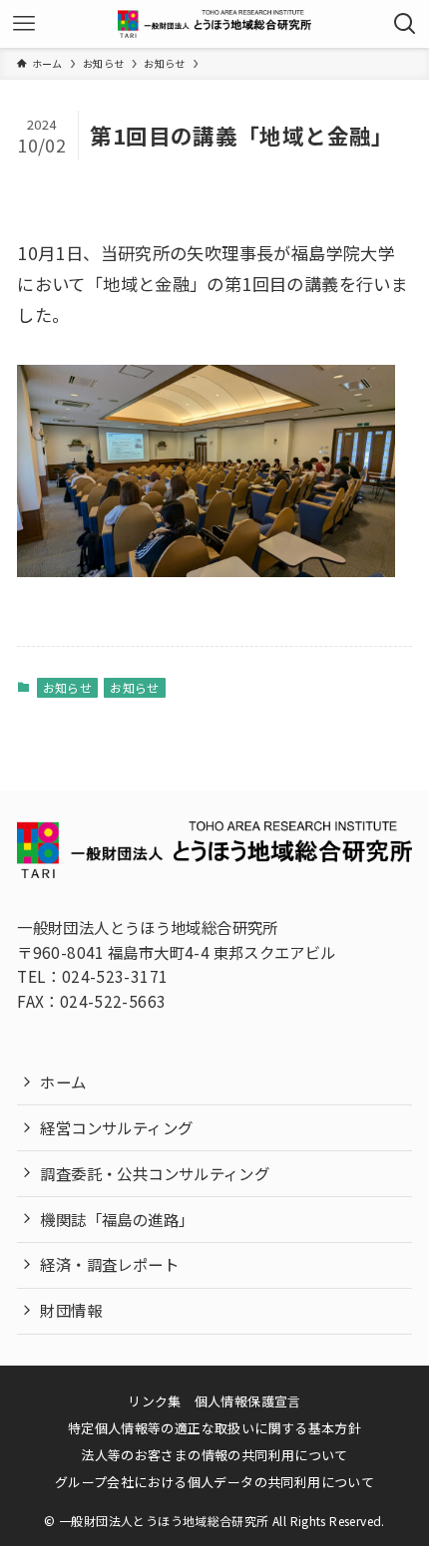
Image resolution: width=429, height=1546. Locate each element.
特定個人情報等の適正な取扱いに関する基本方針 (215, 1427)
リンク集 (155, 1400)
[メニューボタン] (24, 24)
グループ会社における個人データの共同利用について (214, 1481)
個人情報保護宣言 (248, 1400)
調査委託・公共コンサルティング (154, 1173)
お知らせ (68, 687)
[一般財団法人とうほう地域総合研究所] (214, 24)
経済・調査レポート (109, 1264)
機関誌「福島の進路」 (117, 1219)
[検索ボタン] (405, 24)
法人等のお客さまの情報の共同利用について (214, 1454)
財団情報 (71, 1310)
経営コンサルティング (116, 1127)
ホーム (63, 1081)
